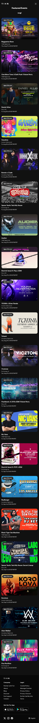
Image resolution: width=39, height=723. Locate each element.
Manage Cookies (26, 688)
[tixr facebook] (12, 718)
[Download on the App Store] (9, 709)
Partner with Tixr (9, 686)
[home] (6, 678)
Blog (5, 691)
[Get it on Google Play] (22, 709)
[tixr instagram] (8, 718)
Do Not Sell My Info (26, 696)
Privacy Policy (25, 691)
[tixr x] (5, 718)
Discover (6, 693)
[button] (4, 3)
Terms (22, 699)
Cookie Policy (24, 686)
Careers (6, 699)
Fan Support (8, 696)
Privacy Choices (25, 693)
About (6, 688)
